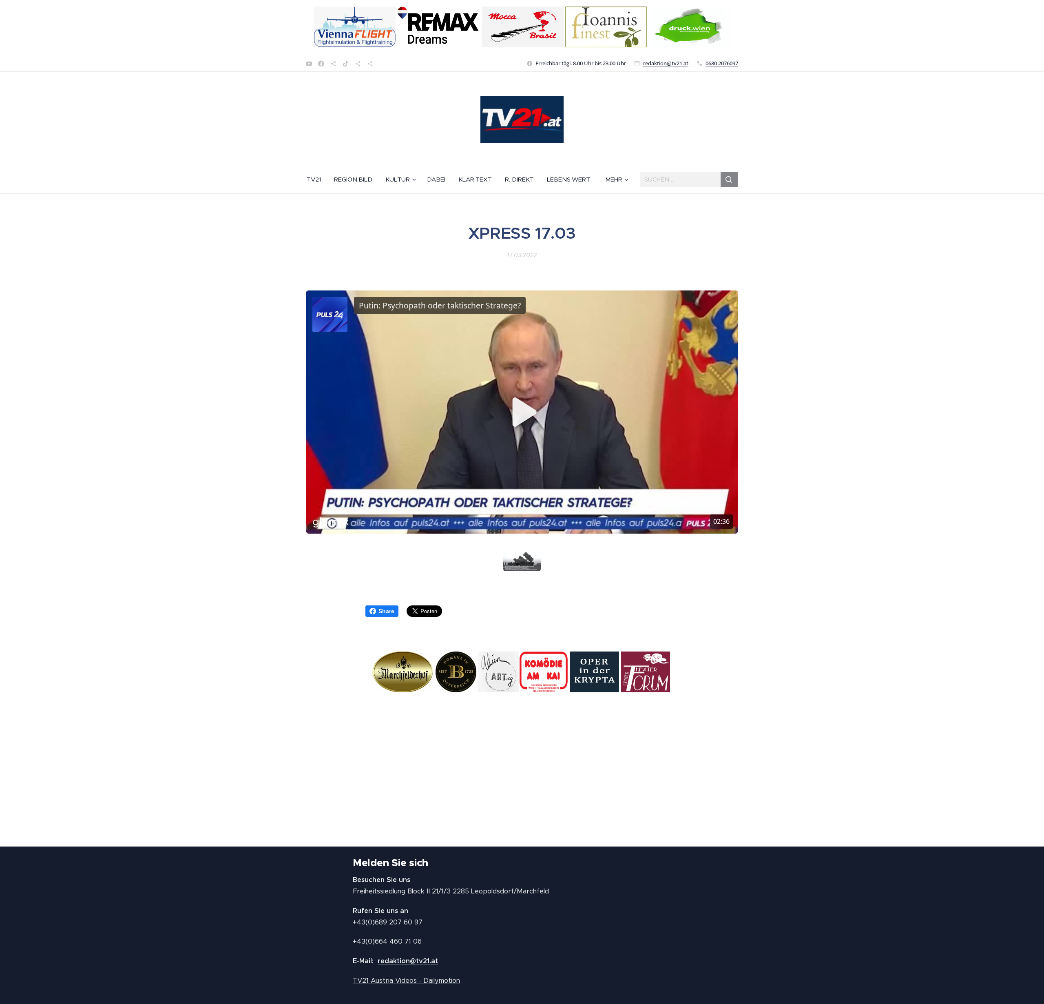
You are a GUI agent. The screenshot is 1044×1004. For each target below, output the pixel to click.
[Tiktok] (346, 64)
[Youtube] (309, 64)
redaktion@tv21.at (665, 63)
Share (386, 611)
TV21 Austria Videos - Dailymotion (406, 980)
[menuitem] (317, 179)
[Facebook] (321, 64)
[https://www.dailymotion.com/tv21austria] (333, 64)
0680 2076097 (722, 63)
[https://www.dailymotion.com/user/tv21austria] (370, 64)
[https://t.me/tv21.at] (358, 64)
